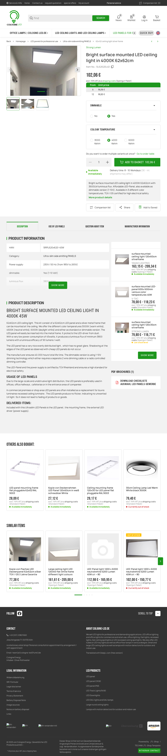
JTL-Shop (154, 741)
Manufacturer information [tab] (137, 226)
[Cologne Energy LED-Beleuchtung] (15, 17)
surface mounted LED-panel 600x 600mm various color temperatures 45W (144, 290)
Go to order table (145, 153)
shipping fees (31, 751)
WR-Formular (12, 682)
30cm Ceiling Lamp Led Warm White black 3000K (142, 489)
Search (100, 18)
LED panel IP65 (92, 686)
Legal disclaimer (14, 686)
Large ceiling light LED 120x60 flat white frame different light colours (61, 572)
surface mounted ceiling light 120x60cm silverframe (144, 256)
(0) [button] (151, 3)
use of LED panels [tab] (57, 226)
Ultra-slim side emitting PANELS (77, 41)
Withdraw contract (149, 750)
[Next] (77, 69)
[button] (123, 105)
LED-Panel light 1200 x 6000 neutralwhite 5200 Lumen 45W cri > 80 (102, 572)
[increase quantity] (107, 162)
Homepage (21, 41)
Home (27, 3)
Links (9, 714)
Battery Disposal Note (16, 700)
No (95, 115)
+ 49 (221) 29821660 (18, 635)
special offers (70, 3)
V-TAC (135, 299)
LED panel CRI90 (93, 681)
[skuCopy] (112, 67)
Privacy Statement (15, 695)
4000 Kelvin (114, 141)
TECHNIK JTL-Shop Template (147, 745)
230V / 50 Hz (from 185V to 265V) (60, 264)
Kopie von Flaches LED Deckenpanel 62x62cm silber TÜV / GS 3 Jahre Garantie (25, 572)
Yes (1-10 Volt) (50, 272)
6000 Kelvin (131, 141)
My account (84, 3)
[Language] (158, 33)
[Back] (10, 69)
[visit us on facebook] (19, 613)
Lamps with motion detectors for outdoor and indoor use (111, 709)
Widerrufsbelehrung (15, 677)
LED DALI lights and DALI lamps (99, 700)
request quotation (53, 3)
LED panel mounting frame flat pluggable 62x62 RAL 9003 (23, 490)
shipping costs (109, 80)
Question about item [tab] (94, 226)
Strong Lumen (93, 47)
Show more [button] (147, 355)
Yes (113, 115)
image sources (13, 704)
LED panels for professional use (44, 41)
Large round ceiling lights (97, 704)
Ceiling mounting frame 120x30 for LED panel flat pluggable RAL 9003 (100, 490)
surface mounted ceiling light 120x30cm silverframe (144, 325)
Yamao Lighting (141, 263)
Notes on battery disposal (18, 709)
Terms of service (14, 691)
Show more (57, 285)
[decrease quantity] (90, 162)
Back (9, 41)
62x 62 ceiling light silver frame (109, 41)
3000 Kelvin (97, 141)
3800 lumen (49, 281)
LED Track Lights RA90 (96, 690)
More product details (100, 197)
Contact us (37, 3)
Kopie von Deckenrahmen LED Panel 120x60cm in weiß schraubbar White (63, 490)
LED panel (90, 676)
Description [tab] (22, 226)
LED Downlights (93, 695)
